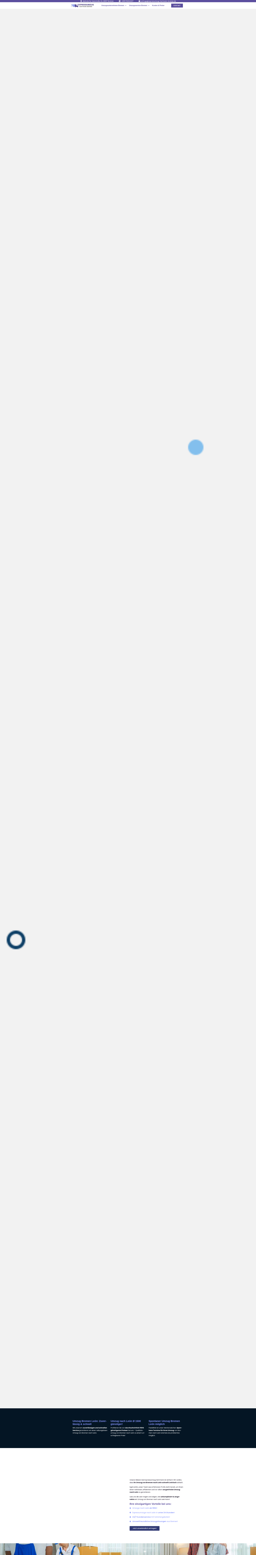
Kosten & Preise (158, 5)
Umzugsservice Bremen (138, 5)
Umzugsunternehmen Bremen (112, 5)
